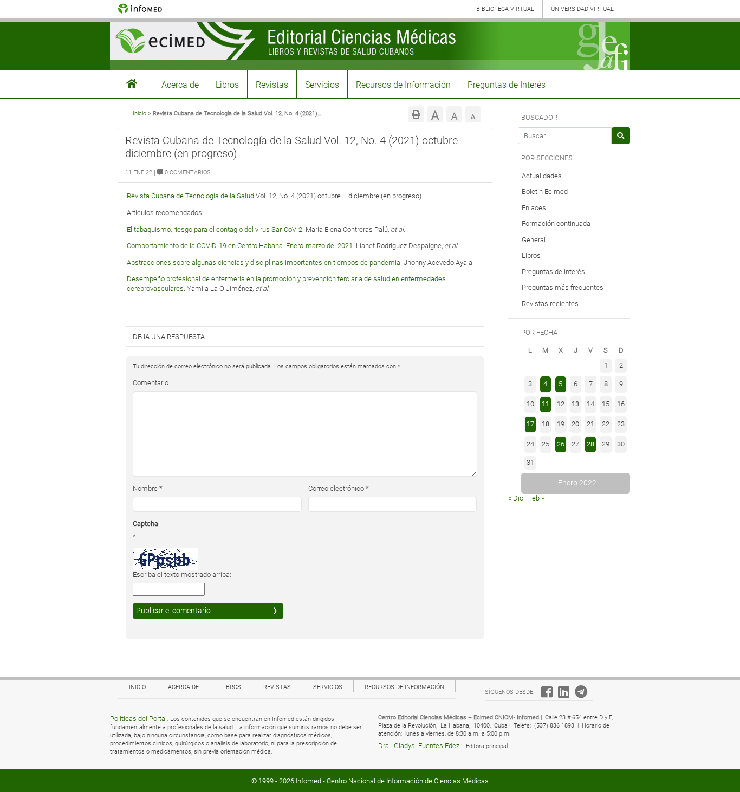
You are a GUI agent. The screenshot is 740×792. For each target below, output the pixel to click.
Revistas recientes (550, 304)
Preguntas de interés (553, 272)
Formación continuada (556, 223)
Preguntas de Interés (507, 85)
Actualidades (542, 176)
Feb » (536, 498)
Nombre (148, 488)
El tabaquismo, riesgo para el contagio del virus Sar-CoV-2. (215, 229)
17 (530, 424)
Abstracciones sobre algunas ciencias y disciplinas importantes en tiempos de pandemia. (264, 262)
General (534, 240)
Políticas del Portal (138, 719)
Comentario (150, 383)
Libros (227, 85)
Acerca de (180, 85)
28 (590, 444)
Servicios (322, 85)
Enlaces (534, 208)
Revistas (272, 85)
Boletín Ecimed (545, 191)
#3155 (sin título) (131, 84)
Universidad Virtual (582, 8)
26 (560, 444)
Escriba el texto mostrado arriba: (182, 574)
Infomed (308, 781)
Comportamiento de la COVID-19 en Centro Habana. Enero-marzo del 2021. (240, 246)
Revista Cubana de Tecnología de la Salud (190, 196)
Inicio (139, 113)
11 (545, 404)
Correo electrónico (338, 488)
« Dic (515, 498)
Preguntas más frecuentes (562, 287)
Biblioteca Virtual (505, 8)
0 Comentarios (187, 172)
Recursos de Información (403, 85)
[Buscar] (621, 135)
